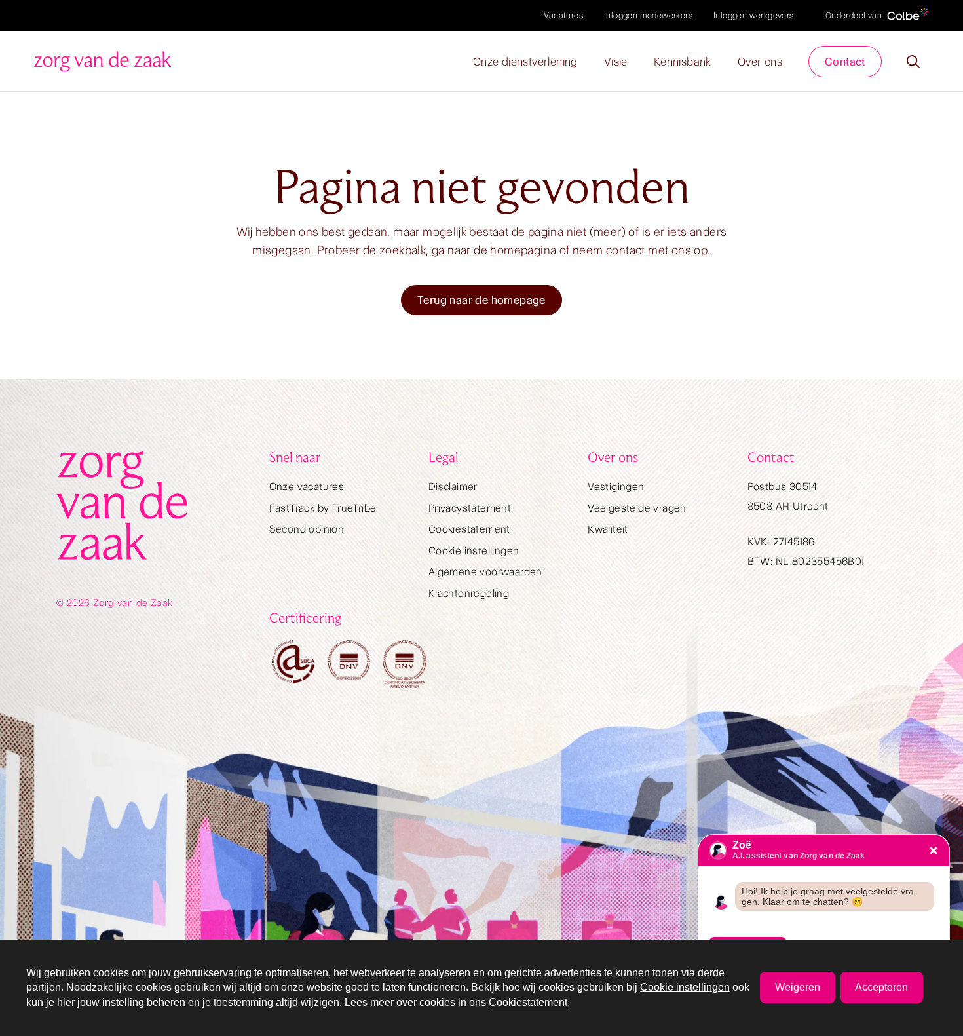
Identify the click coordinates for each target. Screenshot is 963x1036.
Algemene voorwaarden (485, 572)
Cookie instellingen (473, 551)
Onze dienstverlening (525, 61)
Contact (845, 61)
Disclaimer (453, 486)
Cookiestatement (469, 529)
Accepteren (881, 987)
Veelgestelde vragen (637, 508)
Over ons (760, 61)
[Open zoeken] (913, 61)
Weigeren (797, 987)
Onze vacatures (307, 486)
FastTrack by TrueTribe (323, 508)
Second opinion (307, 529)
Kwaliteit (608, 529)
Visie (616, 61)
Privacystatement (469, 508)
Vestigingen (616, 486)
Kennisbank (682, 61)
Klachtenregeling (468, 593)
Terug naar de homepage (481, 300)
